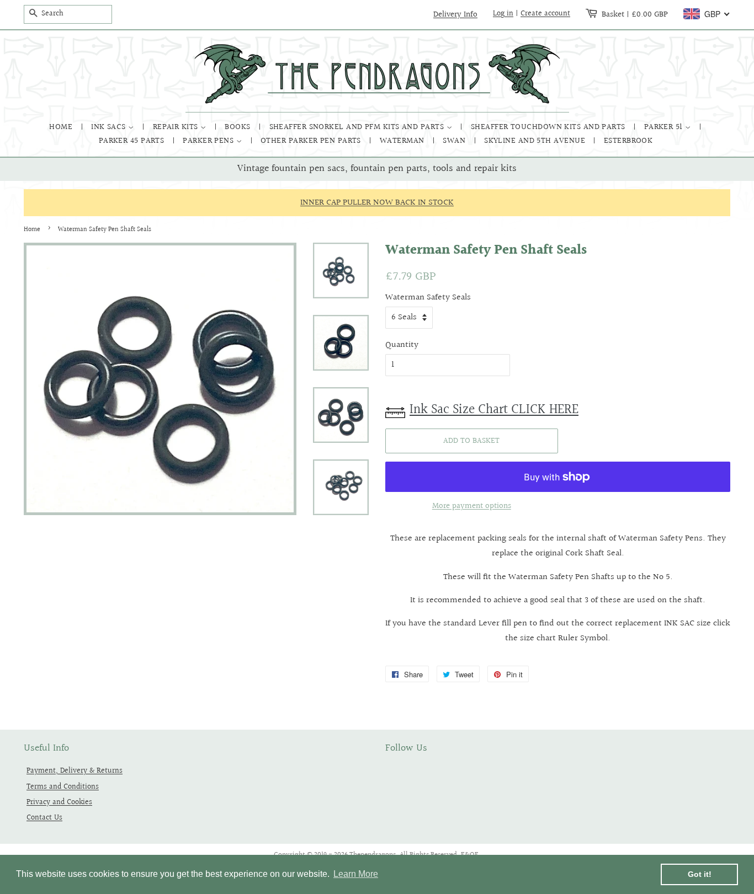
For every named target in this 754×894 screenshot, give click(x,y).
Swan (455, 141)
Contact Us (44, 817)
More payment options (471, 506)
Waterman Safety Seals (428, 297)
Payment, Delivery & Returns (74, 770)
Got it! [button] (699, 874)
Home (62, 127)
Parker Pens (209, 141)
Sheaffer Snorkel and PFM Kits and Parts (358, 127)
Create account (545, 14)
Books (239, 127)
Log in (503, 14)
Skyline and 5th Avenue (535, 141)
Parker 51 (665, 127)
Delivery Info (455, 14)
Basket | (635, 14)
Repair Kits (176, 127)
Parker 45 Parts (133, 141)
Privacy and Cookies (59, 802)
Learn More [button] (355, 874)
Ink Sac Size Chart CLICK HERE (494, 409)
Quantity (401, 345)
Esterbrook (628, 141)
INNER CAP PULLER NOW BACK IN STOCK (377, 203)
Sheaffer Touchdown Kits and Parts (549, 127)
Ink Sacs (109, 127)
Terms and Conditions (62, 786)
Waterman (403, 141)
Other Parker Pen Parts (312, 141)
